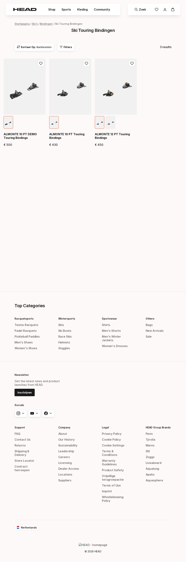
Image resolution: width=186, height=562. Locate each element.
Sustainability (68, 445)
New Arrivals (155, 331)
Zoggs (150, 457)
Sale (149, 336)
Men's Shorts (111, 331)
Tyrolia (150, 439)
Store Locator (24, 460)
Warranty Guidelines (109, 462)
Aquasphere (154, 480)
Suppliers (64, 480)
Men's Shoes (24, 342)
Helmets (64, 342)
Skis (61, 325)
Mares (150, 445)
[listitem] (8, 122)
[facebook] (48, 413)
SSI (148, 451)
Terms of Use (111, 485)
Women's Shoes (26, 348)
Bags (149, 325)
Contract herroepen (22, 468)
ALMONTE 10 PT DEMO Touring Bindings (20, 136)
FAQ (17, 434)
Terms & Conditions (109, 453)
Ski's (35, 23)
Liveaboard (153, 463)
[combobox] (34, 47)
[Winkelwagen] (172, 9)
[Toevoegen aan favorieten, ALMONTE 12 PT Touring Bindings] (132, 63)
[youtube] (34, 413)
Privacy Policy (112, 434)
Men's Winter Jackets (111, 338)
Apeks (150, 474)
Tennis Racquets (26, 325)
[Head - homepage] (25, 9)
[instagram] (21, 413)
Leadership (66, 451)
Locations (65, 474)
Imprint (107, 491)
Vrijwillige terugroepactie (113, 477)
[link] (156, 9)
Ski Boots (64, 331)
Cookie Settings (113, 445)
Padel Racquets (26, 331)
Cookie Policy (111, 439)
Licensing (65, 463)
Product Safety (113, 470)
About (62, 434)
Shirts (106, 325)
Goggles (64, 348)
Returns (20, 445)
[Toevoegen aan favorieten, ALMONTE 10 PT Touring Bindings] (86, 63)
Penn (149, 434)
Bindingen (46, 23)
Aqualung (152, 468)
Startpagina (22, 23)
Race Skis (65, 336)
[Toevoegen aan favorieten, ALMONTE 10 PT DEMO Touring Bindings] (41, 63)
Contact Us (23, 439)
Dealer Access (68, 468)
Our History (66, 439)
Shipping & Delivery (22, 453)
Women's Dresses (115, 346)
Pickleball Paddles (27, 336)
